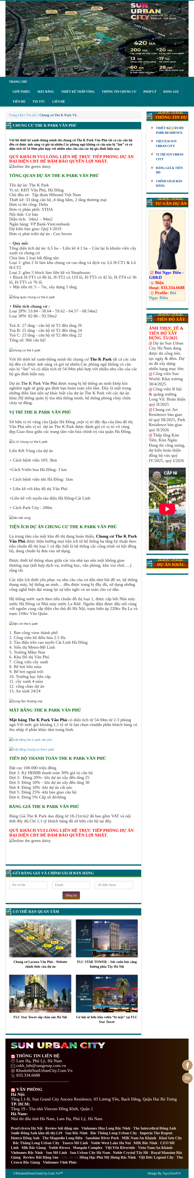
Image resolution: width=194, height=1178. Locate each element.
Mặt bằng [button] (45, 91)
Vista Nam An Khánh (155, 1148)
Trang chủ (18, 81)
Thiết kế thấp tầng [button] (78, 91)
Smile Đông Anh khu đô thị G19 (36, 1133)
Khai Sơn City (170, 1138)
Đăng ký (71, 895)
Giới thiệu (21, 91)
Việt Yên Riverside (120, 1148)
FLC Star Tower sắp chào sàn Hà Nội (40, 1017)
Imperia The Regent (156, 1133)
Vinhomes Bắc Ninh (27, 1153)
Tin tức (38, 101)
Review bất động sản (62, 1128)
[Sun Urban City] (97, 39)
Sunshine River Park (102, 1138)
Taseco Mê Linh (75, 1143)
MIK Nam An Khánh (139, 1138)
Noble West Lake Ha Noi (111, 1143)
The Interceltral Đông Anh (154, 1128)
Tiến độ (19, 101)
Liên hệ (58, 101)
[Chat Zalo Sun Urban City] (187, 1078)
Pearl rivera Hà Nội (26, 1128)
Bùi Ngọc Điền (162, 295)
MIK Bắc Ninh (145, 1143)
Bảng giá (171, 91)
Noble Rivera (59, 1148)
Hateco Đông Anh (25, 1138)
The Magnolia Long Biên (62, 1138)
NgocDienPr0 (172, 1173)
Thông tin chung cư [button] (119, 91)
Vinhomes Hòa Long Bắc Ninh (105, 1128)
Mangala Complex (87, 1148)
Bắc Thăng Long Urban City (113, 1133)
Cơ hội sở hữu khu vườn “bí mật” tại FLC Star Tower (106, 1019)
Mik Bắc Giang (34, 1148)
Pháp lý (149, 91)
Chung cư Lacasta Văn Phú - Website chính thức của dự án (40, 964)
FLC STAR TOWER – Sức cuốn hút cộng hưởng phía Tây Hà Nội (107, 964)
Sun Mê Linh (56, 1153)
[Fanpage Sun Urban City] (187, 1065)
